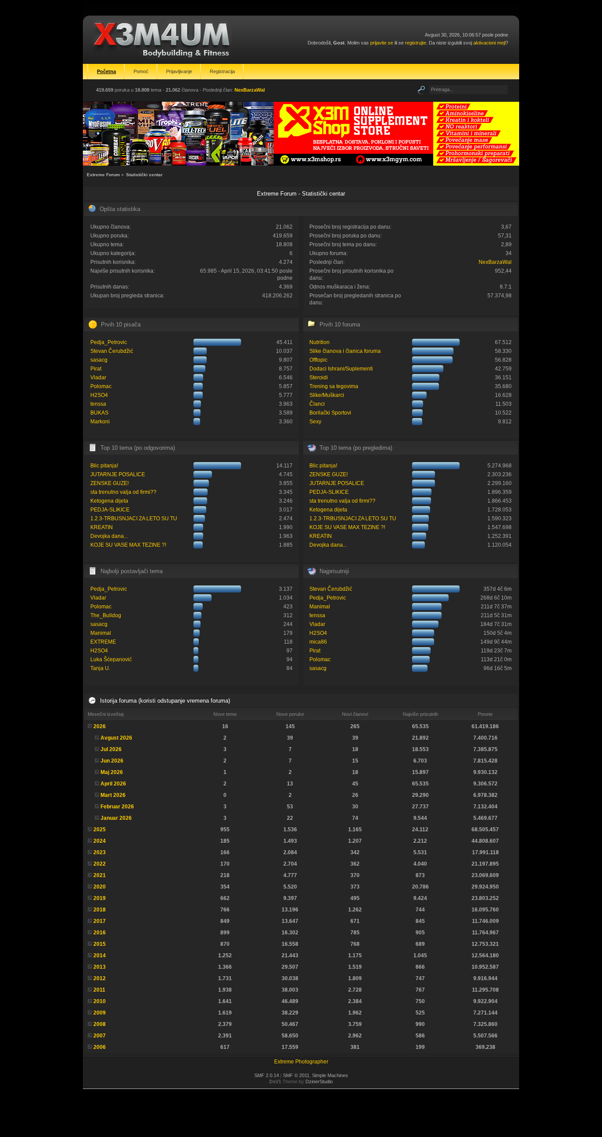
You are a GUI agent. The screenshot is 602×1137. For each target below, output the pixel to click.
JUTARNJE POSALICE (117, 474)
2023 (99, 852)
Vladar (98, 377)
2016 (99, 933)
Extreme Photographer (301, 1062)
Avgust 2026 (116, 738)
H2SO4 (99, 395)
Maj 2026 (111, 772)
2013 (99, 967)
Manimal (100, 633)
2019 (99, 898)
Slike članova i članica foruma (345, 351)
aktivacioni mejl (489, 42)
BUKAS (99, 413)
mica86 (318, 642)
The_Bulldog (105, 615)
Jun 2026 (111, 761)
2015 (99, 944)
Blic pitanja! (104, 466)
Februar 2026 (117, 807)
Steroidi (318, 377)
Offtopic (318, 360)
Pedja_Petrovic (108, 342)
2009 (99, 1013)
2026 (99, 726)
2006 (99, 1047)
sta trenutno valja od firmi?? (123, 492)
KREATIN (101, 527)
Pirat (95, 369)
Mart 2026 (113, 795)
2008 (99, 1024)
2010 (99, 1001)
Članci (317, 404)
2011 (99, 990)
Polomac (100, 386)
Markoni (100, 422)
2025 (99, 829)
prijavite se (381, 42)
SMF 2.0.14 (266, 1075)
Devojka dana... (109, 536)
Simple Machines (330, 1075)
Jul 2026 (111, 749)
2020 (99, 887)
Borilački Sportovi (330, 413)
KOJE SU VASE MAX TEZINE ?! (128, 545)
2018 (99, 910)
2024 (99, 841)
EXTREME (103, 642)
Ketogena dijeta (109, 501)
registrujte (415, 42)
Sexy (315, 422)
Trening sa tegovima (333, 386)
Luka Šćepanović (111, 659)
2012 (99, 978)
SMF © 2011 (296, 1075)
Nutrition (319, 342)
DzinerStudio (319, 1081)
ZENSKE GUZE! (109, 483)
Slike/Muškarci (326, 395)
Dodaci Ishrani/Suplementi (341, 369)
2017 (99, 921)
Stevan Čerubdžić (111, 351)
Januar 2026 (116, 818)
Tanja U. (100, 668)
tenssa (98, 404)
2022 (99, 864)
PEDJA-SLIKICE (110, 510)
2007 (99, 1036)
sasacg (99, 360)
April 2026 (113, 784)
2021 (99, 875)
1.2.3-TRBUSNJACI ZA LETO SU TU (133, 518)
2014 (99, 955)
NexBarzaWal (249, 90)
